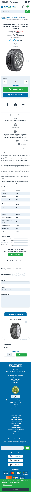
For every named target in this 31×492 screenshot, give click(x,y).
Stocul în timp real (16, 413)
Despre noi (16, 425)
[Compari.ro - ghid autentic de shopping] (15, 390)
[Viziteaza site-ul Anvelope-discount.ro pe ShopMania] (15, 396)
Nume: (3, 280)
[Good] (16, 274)
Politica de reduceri (16, 434)
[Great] (21, 274)
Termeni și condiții (16, 427)
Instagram (17, 460)
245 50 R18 (3, 18)
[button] (2, 61)
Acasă (2, 17)
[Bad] (13, 274)
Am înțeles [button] (15, 489)
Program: (15, 378)
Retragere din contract (16, 421)
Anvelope (8, 17)
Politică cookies (16, 431)
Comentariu (5, 294)
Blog (16, 407)
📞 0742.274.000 (14, 2)
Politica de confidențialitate (16, 429)
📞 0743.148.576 (5, 2)
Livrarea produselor (16, 409)
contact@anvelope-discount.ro (15, 375)
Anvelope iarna (15, 17)
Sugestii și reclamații (16, 436)
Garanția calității (16, 423)
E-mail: (3, 287)
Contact (16, 404)
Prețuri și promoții (16, 415)
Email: (15, 374)
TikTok (17, 464)
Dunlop (22, 17)
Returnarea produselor (16, 419)
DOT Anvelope (16, 411)
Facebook (17, 456)
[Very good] (18, 274)
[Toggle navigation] (2, 7)
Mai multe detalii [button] (7, 485)
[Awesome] (24, 274)
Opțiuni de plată (16, 417)
